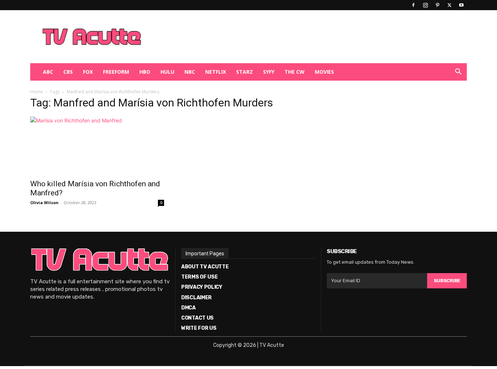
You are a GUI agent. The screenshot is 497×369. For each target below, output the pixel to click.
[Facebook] (413, 5)
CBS (68, 71)
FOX (88, 71)
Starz (244, 71)
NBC (189, 71)
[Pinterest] (437, 5)
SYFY (268, 71)
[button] (458, 72)
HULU (167, 71)
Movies (324, 71)
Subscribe (447, 280)
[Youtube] (461, 5)
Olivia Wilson (44, 202)
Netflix (215, 71)
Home (36, 92)
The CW (295, 71)
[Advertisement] (286, 36)
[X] (449, 5)
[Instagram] (425, 5)
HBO (144, 71)
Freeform (116, 71)
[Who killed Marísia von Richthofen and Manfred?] (97, 146)
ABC (48, 71)
